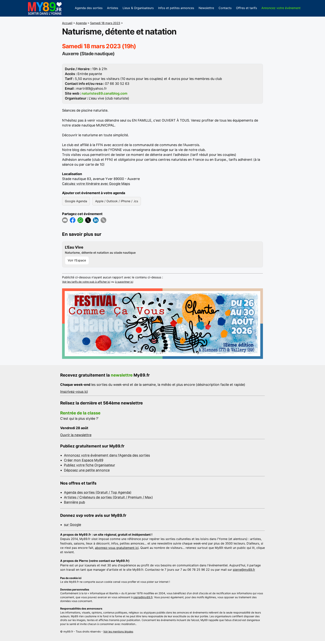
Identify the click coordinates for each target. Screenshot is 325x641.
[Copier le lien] (103, 220)
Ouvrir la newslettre (75, 435)
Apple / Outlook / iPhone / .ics (116, 201)
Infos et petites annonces (176, 8)
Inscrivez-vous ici (74, 392)
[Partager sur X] (88, 220)
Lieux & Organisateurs (138, 8)
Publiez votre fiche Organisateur (89, 465)
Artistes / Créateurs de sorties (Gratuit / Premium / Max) (108, 497)
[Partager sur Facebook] (72, 220)
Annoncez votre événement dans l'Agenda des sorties (107, 455)
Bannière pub (74, 502)
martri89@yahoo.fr (91, 88)
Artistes (112, 8)
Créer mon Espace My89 (83, 460)
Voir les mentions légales (118, 631)
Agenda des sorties (89, 8)
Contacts (225, 8)
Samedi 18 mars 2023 (105, 23)
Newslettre (206, 8)
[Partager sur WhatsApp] (80, 220)
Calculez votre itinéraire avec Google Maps (96, 184)
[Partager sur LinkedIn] (96, 220)
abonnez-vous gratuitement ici (117, 548)
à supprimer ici (124, 281)
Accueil (67, 23)
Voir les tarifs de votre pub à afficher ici (86, 281)
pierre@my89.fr (244, 569)
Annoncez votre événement (281, 8)
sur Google (72, 525)
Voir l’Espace (77, 260)
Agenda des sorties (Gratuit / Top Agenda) (97, 492)
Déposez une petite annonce (87, 470)
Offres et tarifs (246, 8)
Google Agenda (76, 201)
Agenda (81, 23)
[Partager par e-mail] (65, 220)
